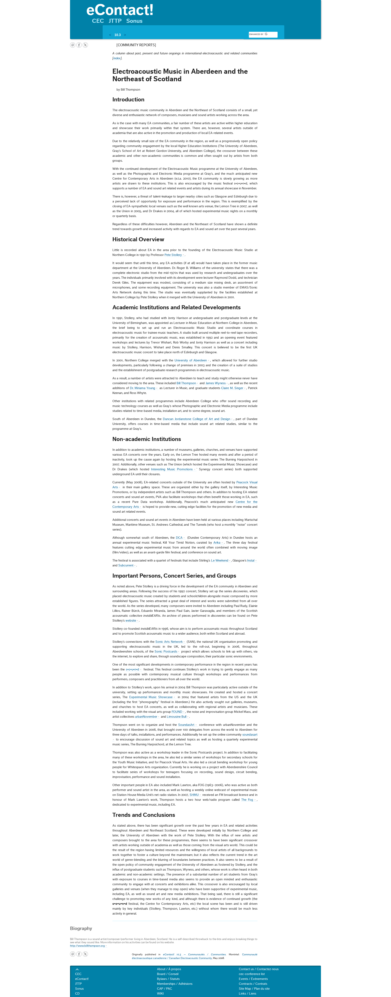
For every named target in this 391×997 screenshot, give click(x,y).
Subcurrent (125, 565)
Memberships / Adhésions (174, 983)
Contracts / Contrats (253, 983)
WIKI (160, 993)
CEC (98, 21)
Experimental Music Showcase (150, 697)
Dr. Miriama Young (142, 388)
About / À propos (169, 969)
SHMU (194, 794)
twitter (85, 45)
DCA (179, 537)
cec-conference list (252, 974)
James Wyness (216, 383)
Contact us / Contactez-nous (259, 969)
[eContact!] (202, 9)
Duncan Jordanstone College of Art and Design (196, 419)
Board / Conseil (167, 974)
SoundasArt (186, 724)
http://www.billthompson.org (87, 945)
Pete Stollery (173, 255)
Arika (216, 542)
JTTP (115, 21)
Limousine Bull (176, 716)
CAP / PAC (164, 988)
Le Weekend (219, 560)
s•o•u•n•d (132, 669)
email (72, 45)
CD (77, 993)
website (130, 620)
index (117, 58)
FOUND (177, 711)
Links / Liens (247, 993)
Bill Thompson (186, 383)
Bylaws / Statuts (168, 979)
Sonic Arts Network (169, 641)
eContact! (82, 979)
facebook (79, 45)
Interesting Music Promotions (172, 469)
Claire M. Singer (232, 388)
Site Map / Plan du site (254, 988)
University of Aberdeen (191, 360)
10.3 (117, 35)
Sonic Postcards (166, 651)
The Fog (247, 799)
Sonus (134, 21)
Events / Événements (253, 979)
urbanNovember (146, 716)
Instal (250, 560)
